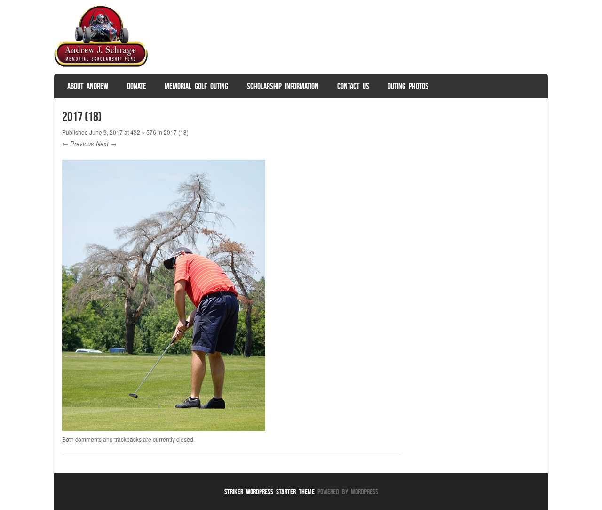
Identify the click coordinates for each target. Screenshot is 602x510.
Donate (136, 86)
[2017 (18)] (163, 428)
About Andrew (87, 86)
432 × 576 (143, 132)
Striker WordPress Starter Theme (269, 491)
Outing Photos (408, 86)
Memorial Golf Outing (196, 86)
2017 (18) (176, 132)
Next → (106, 143)
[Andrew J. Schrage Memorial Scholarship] (101, 65)
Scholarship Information (282, 86)
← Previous (78, 143)
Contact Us (353, 86)
